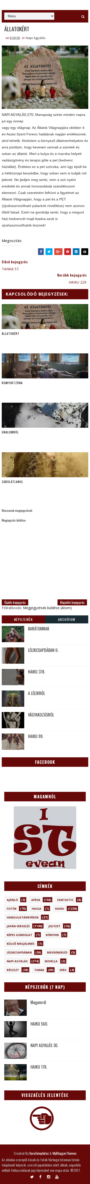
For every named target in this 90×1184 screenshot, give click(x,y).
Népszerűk (23, 619)
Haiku (59, 908)
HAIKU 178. (38, 1067)
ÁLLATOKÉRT (11, 333)
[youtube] (57, 1176)
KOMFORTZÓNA (12, 383)
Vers (63, 970)
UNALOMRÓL (10, 432)
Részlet (13, 970)
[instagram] (49, 1176)
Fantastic (65, 900)
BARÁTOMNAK (38, 629)
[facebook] (40, 1176)
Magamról (38, 1002)
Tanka (39, 970)
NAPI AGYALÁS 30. (44, 1045)
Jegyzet (54, 926)
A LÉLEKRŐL (36, 693)
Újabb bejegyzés (15, 602)
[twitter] (32, 1176)
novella (51, 961)
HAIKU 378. (36, 672)
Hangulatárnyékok (22, 917)
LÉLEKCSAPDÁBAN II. (43, 650)
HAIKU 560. (39, 1024)
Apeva (35, 900)
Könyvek (52, 935)
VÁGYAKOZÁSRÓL (41, 715)
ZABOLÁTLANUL (12, 482)
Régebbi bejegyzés (72, 602)
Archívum (66, 619)
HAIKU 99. (35, 736)
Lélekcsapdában (19, 952)
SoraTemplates (39, 1153)
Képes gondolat (19, 935)
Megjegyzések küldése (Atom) (47, 607)
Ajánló (12, 900)
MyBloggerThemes (64, 1153)
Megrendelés (57, 952)
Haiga (36, 908)
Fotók (11, 908)
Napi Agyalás (36, 38)
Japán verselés (18, 926)
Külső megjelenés (20, 943)
